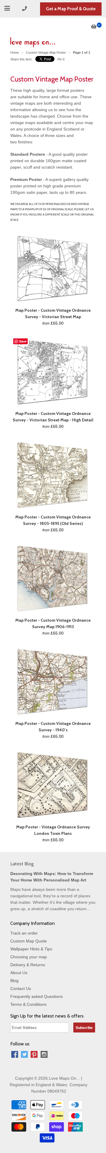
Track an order (24, 933)
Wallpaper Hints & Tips (31, 949)
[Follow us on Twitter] (24, 1055)
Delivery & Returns (27, 964)
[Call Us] (25, 8)
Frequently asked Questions (36, 996)
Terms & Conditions (28, 1004)
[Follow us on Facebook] (14, 1055)
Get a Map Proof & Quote (71, 8)
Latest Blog (22, 864)
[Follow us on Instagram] (44, 1055)
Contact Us (20, 988)
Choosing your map (28, 956)
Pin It (60, 59)
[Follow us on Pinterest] (34, 1055)
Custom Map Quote (28, 941)
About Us (18, 972)
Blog (14, 980)
